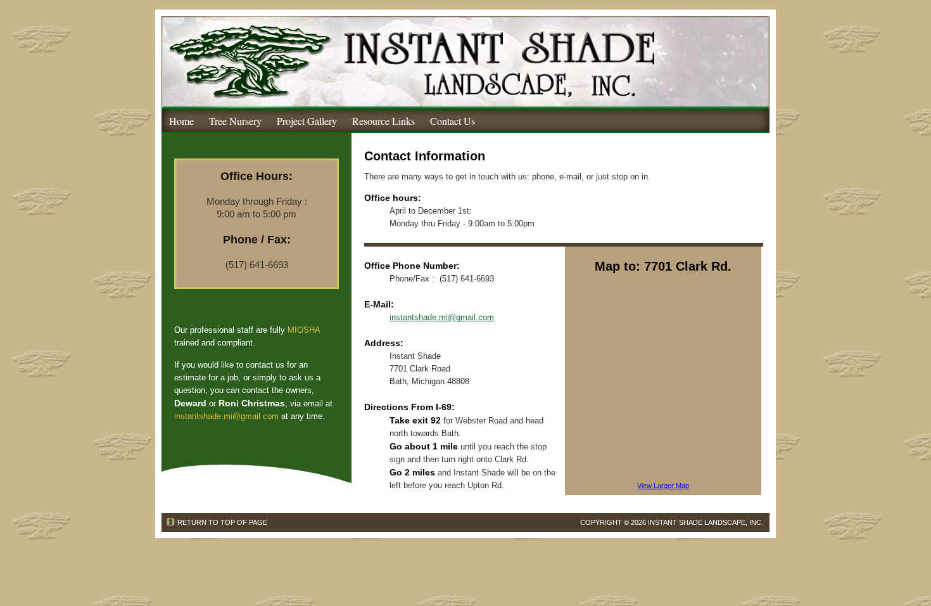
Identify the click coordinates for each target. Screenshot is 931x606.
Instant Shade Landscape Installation (466, 62)
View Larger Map (663, 485)
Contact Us (452, 120)
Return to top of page (222, 522)
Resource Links (383, 120)
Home (181, 120)
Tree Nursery (235, 120)
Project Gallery (307, 120)
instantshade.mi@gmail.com (226, 416)
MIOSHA (304, 330)
